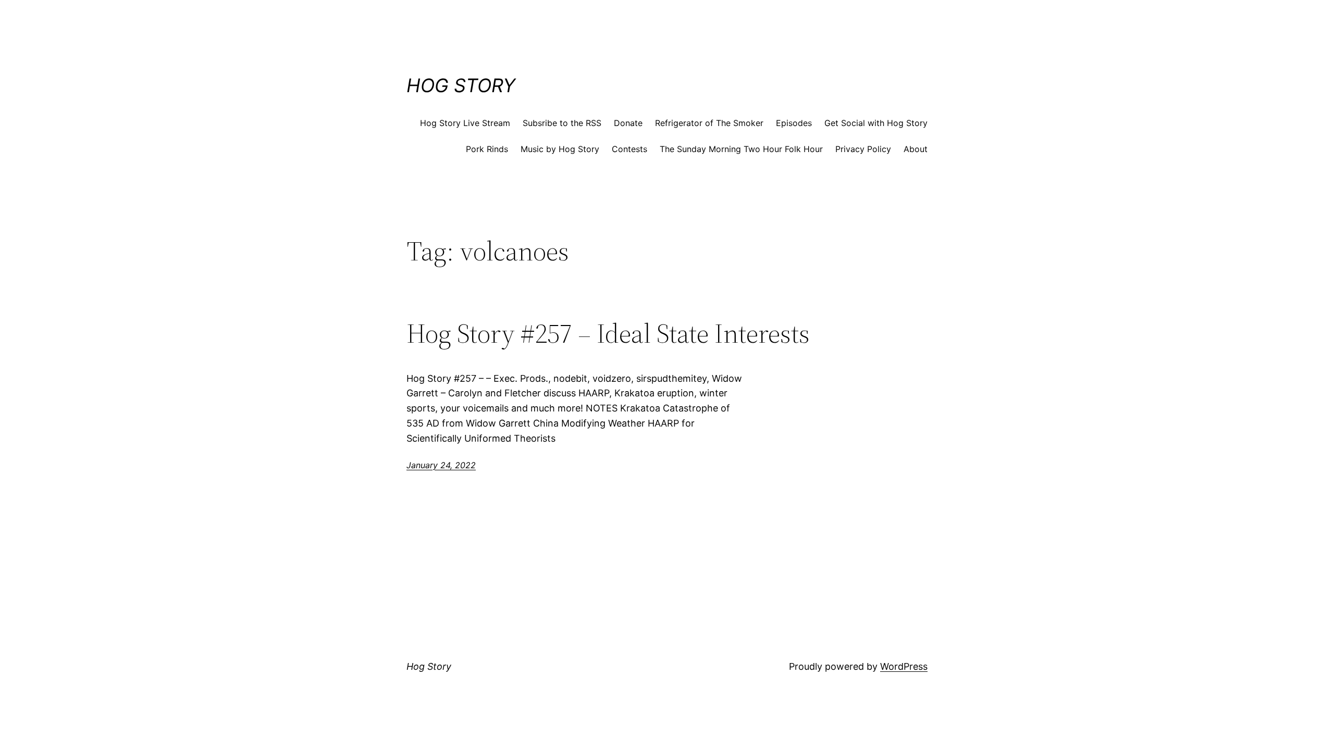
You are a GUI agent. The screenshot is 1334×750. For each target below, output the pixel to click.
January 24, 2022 (441, 465)
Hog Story (460, 85)
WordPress (904, 666)
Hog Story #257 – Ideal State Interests (608, 333)
